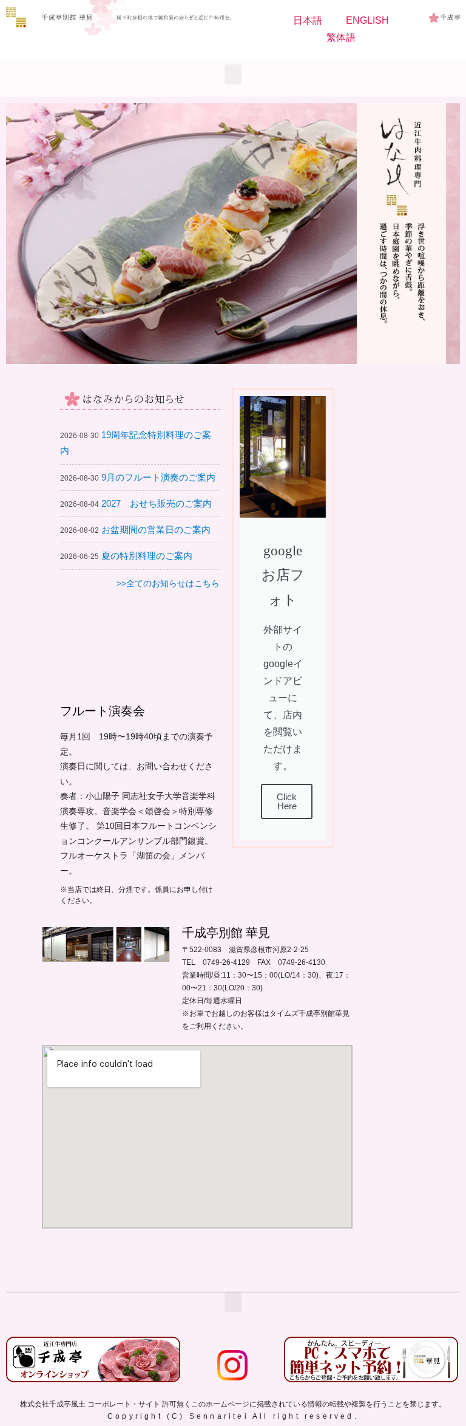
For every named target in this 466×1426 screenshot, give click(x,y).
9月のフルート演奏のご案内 (158, 477)
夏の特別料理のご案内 (146, 555)
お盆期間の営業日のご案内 (156, 529)
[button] (233, 74)
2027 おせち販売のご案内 (156, 503)
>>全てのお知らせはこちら (168, 583)
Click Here (287, 801)
